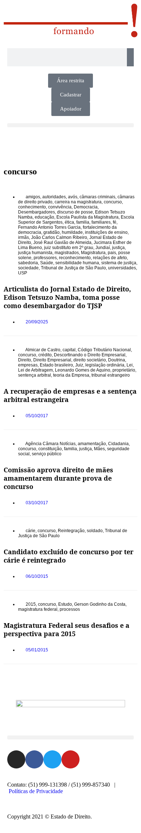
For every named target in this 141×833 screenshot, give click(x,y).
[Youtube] (70, 759)
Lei (130, 365)
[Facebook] (34, 759)
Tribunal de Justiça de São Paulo (73, 267)
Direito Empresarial (52, 359)
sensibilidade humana (77, 262)
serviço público (46, 453)
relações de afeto (110, 257)
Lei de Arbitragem (35, 370)
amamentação (92, 443)
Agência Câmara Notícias (50, 443)
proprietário (123, 370)
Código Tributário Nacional (104, 349)
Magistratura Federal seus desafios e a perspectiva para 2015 (66, 629)
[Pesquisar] (130, 57)
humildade (72, 232)
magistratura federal (37, 609)
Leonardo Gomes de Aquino (82, 370)
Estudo (65, 604)
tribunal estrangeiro (110, 375)
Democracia (86, 207)
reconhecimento (75, 257)
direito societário (89, 359)
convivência (60, 207)
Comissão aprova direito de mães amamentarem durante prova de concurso (58, 478)
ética (69, 222)
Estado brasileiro (56, 365)
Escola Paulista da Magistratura (87, 217)
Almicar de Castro (42, 349)
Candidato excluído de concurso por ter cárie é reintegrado (68, 555)
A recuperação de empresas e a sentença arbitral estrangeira (70, 395)
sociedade (28, 267)
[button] (70, 125)
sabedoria (28, 262)
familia (82, 222)
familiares (101, 222)
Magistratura (93, 252)
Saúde (46, 262)
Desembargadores (36, 212)
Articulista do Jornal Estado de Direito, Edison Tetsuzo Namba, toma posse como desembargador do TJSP (67, 297)
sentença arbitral (34, 375)
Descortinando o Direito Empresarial (89, 354)
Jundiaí (102, 247)
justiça (118, 247)
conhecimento (32, 207)
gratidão (51, 232)
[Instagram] (16, 759)
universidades (122, 267)
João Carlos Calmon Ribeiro (59, 237)
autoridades (54, 196)
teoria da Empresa (71, 375)
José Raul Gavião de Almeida (62, 242)
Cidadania (118, 443)
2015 (31, 604)
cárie (30, 530)
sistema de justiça (118, 262)
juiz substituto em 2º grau (68, 247)
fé (114, 222)
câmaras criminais (97, 196)
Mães (99, 448)
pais (112, 252)
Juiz (79, 365)
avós (72, 196)
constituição (50, 448)
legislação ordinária (104, 365)
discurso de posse (75, 212)
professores (45, 257)
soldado (95, 530)
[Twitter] (52, 759)
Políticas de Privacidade (36, 791)
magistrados (67, 252)
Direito (24, 359)
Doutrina (116, 359)
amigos (33, 196)
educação (44, 217)
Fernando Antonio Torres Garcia (49, 227)
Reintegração (71, 530)
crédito (45, 354)
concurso (113, 201)
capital (69, 349)
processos (70, 609)
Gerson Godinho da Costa (99, 604)
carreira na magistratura (78, 201)
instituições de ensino (106, 232)
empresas (28, 365)
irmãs (23, 237)
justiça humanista (35, 252)
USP (22, 272)
